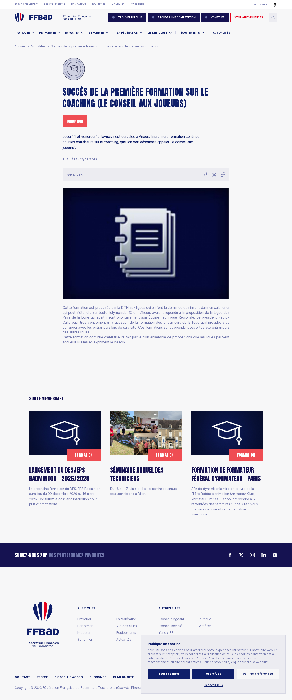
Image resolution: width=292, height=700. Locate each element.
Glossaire (98, 677)
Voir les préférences (258, 673)
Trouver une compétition (177, 17)
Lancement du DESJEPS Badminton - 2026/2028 (59, 474)
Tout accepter (168, 673)
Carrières (137, 4)
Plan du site (123, 677)
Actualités (221, 32)
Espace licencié (54, 4)
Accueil (20, 46)
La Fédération (127, 32)
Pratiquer (22, 32)
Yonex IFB (118, 4)
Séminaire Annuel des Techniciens (137, 474)
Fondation (78, 4)
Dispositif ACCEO (68, 677)
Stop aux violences (248, 17)
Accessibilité (262, 4)
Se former (96, 32)
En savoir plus (213, 685)
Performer (47, 32)
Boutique (98, 4)
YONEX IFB (217, 17)
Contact (22, 677)
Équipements (190, 32)
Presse (42, 677)
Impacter (72, 32)
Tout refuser (213, 673)
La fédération (126, 619)
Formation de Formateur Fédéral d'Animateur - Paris (226, 474)
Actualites (38, 46)
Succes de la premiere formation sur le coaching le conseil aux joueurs (104, 46)
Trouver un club (130, 17)
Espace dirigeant (26, 4)
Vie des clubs (157, 32)
